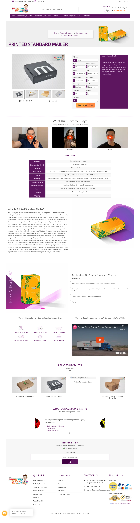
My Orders (62, 489)
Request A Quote (38, 489)
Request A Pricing (75, 16)
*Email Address (70, 451)
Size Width (89, 77)
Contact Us (86, 16)
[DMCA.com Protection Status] (120, 502)
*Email (75, 64)
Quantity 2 (89, 90)
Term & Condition (38, 499)
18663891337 (41, 1)
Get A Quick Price (86, 105)
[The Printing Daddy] (20, 8)
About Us (65, 16)
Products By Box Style (43, 16)
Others (56, 16)
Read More (114, 74)
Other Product (37, 492)
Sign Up (126, 1)
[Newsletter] (70, 460)
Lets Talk (54, 101)
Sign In (121, 1)
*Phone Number (91, 64)
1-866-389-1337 (27, 101)
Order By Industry (39, 479)
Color (87, 70)
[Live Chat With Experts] (107, 11)
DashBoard (62, 486)
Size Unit (88, 84)
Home (14, 16)
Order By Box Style (39, 482)
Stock (75, 70)
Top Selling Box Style (40, 486)
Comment (76, 97)
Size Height (76, 84)
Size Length (77, 77)
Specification (70, 155)
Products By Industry (24, 16)
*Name (75, 57)
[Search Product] (76, 9)
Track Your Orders (64, 492)
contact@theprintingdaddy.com (24, 1)
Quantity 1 (76, 90)
